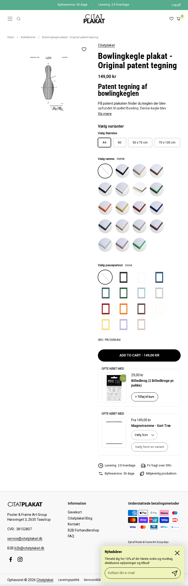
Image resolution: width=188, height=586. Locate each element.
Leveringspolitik (68, 580)
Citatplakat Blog (80, 518)
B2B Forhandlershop (83, 530)
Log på (176, 5)
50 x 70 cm (140, 142)
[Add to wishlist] (84, 49)
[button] (19, 19)
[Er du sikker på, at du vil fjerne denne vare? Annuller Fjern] (48, 84)
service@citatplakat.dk (24, 539)
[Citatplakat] (94, 18)
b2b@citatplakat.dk (29, 548)
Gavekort (75, 512)
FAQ (71, 536)
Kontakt (74, 524)
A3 (119, 142)
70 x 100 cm (167, 142)
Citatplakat (106, 45)
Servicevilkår (92, 580)
